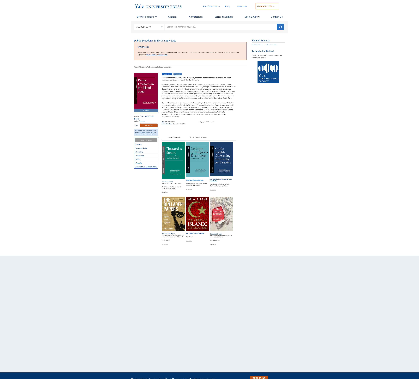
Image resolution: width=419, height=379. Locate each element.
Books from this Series (198, 137)
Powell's (139, 163)
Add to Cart (149, 125)
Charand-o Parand (167, 182)
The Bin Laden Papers (168, 234)
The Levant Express (216, 234)
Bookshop (139, 152)
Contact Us (277, 16)
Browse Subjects (145, 16)
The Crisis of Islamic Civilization (195, 233)
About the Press (210, 6)
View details (165, 192)
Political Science (258, 45)
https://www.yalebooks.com (156, 54)
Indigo (138, 159)
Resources (242, 6)
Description (167, 74)
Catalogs (172, 16)
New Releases (196, 16)
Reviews (178, 74)
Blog (227, 6)
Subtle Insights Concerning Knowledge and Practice (221, 180)
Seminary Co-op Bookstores (146, 166)
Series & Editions (224, 16)
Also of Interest (173, 137)
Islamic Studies (271, 45)
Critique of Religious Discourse (194, 180)
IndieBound (140, 155)
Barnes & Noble (141, 148)
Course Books (264, 6)
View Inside (146, 110)
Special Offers (252, 16)
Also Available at (146, 140)
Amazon (139, 144)
